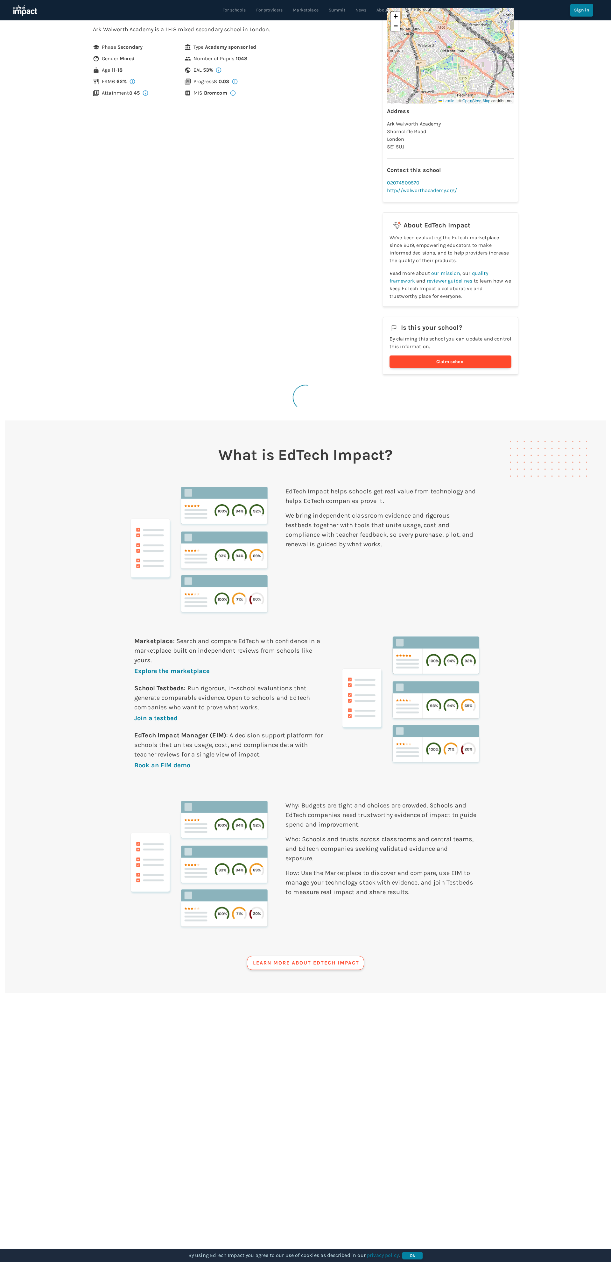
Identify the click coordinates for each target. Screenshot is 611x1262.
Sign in (581, 10)
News (361, 10)
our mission (445, 273)
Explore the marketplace (172, 671)
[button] (450, 49)
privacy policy (383, 1255)
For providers (269, 10)
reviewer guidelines (450, 281)
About (382, 10)
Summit (337, 10)
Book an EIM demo (162, 765)
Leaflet (448, 100)
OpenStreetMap (476, 100)
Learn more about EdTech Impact (306, 963)
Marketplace (306, 10)
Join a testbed (156, 718)
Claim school (450, 361)
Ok (412, 1255)
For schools (234, 10)
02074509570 (403, 183)
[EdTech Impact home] (25, 10)
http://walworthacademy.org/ (422, 190)
